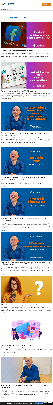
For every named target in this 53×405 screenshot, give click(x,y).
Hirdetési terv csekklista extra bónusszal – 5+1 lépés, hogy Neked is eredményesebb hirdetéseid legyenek (23, 178)
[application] (24, 2)
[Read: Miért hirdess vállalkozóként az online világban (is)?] (26, 329)
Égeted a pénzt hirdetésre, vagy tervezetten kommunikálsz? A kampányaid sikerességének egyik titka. (25, 134)
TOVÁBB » (3, 60)
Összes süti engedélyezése (39, 403)
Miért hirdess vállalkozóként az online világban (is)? (17, 345)
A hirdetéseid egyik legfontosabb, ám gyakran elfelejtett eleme (21, 305)
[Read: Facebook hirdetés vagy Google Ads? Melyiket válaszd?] (26, 75)
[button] (46, 4)
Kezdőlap (2, 9)
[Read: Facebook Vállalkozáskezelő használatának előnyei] (26, 35)
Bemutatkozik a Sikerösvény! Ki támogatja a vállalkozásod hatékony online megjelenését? (25, 386)
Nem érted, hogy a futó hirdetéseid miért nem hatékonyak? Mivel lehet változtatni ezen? (24, 219)
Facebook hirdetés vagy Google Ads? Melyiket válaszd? (19, 91)
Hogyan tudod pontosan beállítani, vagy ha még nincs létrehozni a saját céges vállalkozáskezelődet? (26, 264)
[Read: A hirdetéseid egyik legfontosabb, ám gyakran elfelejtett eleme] (26, 289)
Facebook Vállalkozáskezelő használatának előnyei (17, 50)
